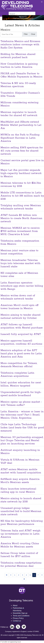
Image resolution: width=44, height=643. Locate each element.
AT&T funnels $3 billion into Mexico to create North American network (21, 218)
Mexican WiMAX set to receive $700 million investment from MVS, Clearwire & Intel (20, 231)
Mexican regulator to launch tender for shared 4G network (19, 114)
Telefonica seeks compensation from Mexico (20, 242)
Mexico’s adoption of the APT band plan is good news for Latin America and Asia (21, 353)
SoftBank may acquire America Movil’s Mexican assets (20, 480)
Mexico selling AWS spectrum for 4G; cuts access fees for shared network (22, 151)
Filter (26, 34)
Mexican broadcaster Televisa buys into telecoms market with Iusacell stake (20, 263)
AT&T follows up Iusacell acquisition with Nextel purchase (22, 326)
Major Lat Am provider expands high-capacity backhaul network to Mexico (21, 173)
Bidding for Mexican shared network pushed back (18, 56)
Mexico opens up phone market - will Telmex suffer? (21, 403)
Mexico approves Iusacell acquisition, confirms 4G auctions (21, 342)
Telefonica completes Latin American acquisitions (17, 374)
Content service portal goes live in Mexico (22, 162)
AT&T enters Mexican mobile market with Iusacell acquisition (21, 471)
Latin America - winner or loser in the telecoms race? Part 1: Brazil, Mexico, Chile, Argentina (22, 415)
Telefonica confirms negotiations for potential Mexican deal (21, 564)
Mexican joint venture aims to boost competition (19, 252)
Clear (33, 34)
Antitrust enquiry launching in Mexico (20, 451)
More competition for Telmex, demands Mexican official (19, 365)
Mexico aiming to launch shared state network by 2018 (21, 500)
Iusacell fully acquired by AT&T (21, 334)
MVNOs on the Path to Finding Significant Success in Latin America (20, 138)
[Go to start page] (6, 575)
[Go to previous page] (11, 575)
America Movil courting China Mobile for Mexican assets (20, 545)
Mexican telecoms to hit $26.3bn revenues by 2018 (21, 184)
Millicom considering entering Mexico (19, 104)
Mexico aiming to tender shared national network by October (20, 316)
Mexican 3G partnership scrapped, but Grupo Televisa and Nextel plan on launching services (22, 440)
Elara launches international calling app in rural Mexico (18, 490)
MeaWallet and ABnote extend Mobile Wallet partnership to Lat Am (21, 125)
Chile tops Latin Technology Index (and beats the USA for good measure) (22, 427)
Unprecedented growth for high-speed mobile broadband (21, 394)
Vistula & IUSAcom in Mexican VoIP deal (20, 461)
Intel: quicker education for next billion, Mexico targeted (21, 384)
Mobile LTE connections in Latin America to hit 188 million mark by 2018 (22, 196)
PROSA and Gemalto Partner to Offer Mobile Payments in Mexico (21, 75)
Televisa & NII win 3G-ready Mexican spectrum (18, 85)
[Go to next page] (42, 575)
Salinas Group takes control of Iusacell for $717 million (19, 555)
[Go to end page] (24, 579)
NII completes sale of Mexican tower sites (19, 274)
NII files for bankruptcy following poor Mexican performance (22, 522)
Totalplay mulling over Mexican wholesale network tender (21, 207)
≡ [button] (42, 1)
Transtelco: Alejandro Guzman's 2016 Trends (20, 94)
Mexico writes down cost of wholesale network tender (18, 297)
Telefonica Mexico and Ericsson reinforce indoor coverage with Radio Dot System (20, 44)
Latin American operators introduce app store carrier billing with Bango (22, 286)
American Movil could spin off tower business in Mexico (19, 307)
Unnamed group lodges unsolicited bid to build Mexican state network (21, 511)
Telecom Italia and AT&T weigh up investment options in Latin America (20, 534)
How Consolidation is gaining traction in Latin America (19, 65)
